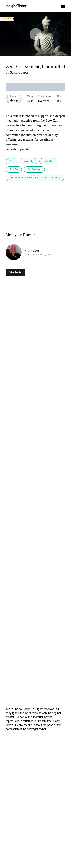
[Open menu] (63, 6)
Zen (11, 161)
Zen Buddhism (34, 169)
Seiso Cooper (19, 72)
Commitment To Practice (21, 177)
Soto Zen (14, 169)
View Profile (15, 272)
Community (28, 161)
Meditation (48, 161)
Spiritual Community (50, 177)
